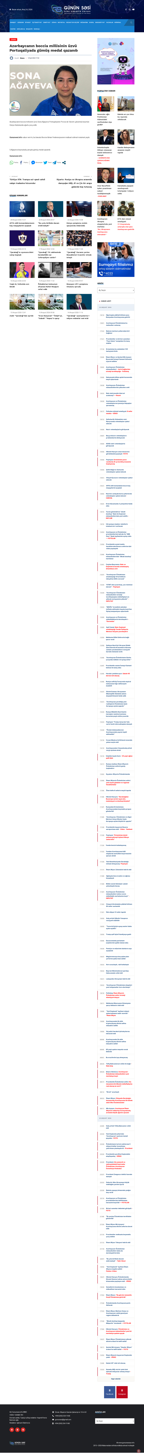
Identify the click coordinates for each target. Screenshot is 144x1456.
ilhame (22, 58)
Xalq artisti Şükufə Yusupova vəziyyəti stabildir (117, 919)
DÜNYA (54, 22)
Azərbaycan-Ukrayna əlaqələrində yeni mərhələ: (104, 226)
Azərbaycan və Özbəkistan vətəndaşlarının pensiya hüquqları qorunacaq (119, 403)
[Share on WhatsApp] (14, 163)
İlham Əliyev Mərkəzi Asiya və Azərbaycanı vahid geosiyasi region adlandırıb (117, 1313)
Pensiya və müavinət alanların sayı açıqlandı (119, 950)
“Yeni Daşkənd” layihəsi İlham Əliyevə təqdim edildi (117, 1269)
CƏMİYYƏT (47, 22)
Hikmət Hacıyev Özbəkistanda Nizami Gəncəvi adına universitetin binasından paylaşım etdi (119, 1279)
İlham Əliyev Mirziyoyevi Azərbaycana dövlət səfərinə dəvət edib (119, 1226)
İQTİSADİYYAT (37, 22)
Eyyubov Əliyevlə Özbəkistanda (118, 774)
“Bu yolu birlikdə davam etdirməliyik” (116, 1260)
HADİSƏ (13, 29)
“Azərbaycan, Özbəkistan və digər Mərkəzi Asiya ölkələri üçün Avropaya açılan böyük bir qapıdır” (119, 819)
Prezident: (115, 1165)
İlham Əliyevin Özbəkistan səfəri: (118, 783)
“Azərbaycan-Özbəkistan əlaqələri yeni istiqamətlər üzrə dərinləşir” (119, 986)
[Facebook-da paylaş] (23, 163)
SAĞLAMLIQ (21, 29)
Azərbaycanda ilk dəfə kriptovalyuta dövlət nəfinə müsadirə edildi (116, 1042)
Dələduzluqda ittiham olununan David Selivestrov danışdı (104, 155)
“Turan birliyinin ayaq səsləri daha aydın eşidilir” (119, 927)
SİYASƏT (28, 22)
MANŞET (13, 22)
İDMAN (13, 39)
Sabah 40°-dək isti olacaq (115, 1363)
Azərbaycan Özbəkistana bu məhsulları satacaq (116, 324)
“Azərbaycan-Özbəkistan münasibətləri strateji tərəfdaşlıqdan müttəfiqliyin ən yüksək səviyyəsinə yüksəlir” (117, 597)
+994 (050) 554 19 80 (62, 1416)
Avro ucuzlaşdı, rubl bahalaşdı (117, 964)
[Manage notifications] (139, 1451)
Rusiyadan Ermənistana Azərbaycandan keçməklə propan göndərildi (118, 809)
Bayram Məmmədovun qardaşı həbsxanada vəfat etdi (117, 972)
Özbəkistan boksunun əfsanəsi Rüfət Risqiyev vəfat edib (48, 286)
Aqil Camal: (117, 629)
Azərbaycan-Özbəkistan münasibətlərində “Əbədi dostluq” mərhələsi (118, 556)
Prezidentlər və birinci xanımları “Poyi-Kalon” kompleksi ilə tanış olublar (118, 341)
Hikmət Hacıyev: (118, 799)
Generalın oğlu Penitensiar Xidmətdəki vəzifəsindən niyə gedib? (104, 119)
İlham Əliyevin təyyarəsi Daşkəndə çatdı (119, 1356)
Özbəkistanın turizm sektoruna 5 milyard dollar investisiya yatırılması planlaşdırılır (119, 1146)
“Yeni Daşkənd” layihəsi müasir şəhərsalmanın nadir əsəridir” (117, 1013)
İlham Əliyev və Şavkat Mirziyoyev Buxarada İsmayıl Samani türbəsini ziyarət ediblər (119, 359)
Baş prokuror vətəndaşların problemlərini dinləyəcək (116, 437)
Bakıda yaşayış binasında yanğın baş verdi (118, 1191)
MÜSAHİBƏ (84, 22)
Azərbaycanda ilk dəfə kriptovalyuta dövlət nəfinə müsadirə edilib (116, 1023)
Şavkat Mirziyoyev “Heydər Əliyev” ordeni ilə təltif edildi (119, 1348)
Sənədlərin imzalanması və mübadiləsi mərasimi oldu (116, 1288)
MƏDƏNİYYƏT (100, 22)
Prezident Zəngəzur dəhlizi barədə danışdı (119, 1175)
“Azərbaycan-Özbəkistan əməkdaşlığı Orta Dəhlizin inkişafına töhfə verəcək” (115, 577)
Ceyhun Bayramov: (117, 567)
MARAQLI (37, 29)
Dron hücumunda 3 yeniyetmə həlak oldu (119, 505)
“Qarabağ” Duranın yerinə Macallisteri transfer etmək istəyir (79, 255)
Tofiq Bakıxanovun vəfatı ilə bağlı (119, 1065)
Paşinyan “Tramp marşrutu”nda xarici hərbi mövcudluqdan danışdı (119, 723)
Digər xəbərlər (116, 1379)
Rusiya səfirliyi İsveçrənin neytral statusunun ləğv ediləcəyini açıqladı (118, 684)
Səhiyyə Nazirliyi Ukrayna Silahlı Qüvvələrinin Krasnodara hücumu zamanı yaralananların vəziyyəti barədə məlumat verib (118, 648)
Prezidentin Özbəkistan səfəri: (119, 1084)
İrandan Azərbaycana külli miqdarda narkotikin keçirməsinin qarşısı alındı (118, 854)
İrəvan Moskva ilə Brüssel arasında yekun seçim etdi (119, 741)
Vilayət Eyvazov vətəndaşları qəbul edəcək (119, 479)
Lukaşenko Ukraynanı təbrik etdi (118, 979)
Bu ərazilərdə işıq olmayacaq (117, 1057)
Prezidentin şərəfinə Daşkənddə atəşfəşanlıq (118, 1155)
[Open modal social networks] (64, 163)
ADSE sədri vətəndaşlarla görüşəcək (115, 445)
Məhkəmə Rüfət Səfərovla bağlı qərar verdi (117, 638)
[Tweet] (47, 163)
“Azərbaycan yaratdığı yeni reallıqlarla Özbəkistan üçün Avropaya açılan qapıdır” (116, 704)
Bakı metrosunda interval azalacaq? (115, 394)
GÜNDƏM (20, 22)
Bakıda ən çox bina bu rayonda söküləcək (126, 117)
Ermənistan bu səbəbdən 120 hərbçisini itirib (117, 350)
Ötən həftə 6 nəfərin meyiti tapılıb (118, 790)
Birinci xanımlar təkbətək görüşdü (119, 1209)
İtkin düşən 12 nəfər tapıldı (116, 912)
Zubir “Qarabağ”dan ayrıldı (21, 316)
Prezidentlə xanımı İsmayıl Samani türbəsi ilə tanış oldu (119, 667)
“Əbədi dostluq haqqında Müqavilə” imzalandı (118, 1322)
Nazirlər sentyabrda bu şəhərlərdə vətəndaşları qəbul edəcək (119, 496)
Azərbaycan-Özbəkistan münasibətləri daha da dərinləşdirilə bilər (115, 1251)
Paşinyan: (118, 462)
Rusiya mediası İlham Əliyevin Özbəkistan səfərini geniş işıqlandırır (117, 766)
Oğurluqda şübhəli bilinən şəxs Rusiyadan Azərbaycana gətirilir (118, 316)
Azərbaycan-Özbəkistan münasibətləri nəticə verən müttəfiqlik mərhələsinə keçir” (118, 895)
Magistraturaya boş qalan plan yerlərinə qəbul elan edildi (117, 958)
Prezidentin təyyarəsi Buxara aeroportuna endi (119, 828)
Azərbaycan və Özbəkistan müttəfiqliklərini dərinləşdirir (117, 619)
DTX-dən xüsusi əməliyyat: (126, 224)
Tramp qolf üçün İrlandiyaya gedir (118, 934)
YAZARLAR (109, 22)
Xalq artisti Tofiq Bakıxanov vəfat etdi (118, 1127)
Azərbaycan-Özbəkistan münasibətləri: (118, 369)
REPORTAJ (61, 22)
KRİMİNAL (117, 22)
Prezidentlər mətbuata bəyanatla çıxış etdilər (118, 1235)
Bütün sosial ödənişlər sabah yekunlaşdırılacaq (117, 885)
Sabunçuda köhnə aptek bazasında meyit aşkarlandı (119, 378)
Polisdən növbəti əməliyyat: (119, 412)
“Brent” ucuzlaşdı (112, 1092)
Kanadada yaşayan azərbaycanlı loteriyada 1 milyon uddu (126, 190)
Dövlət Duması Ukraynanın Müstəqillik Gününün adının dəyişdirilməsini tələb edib (116, 694)
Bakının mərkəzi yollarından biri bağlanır (118, 332)
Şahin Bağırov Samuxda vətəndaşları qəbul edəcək (116, 471)
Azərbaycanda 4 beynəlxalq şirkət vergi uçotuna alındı (119, 749)
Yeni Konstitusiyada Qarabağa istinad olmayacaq (117, 863)
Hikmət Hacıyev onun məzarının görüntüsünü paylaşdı (117, 453)
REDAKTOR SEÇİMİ (72, 22)
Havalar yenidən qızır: (118, 675)
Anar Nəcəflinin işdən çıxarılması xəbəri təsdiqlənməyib (104, 191)
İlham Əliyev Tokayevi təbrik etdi (118, 1242)
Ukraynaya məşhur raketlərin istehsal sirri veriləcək (117, 525)
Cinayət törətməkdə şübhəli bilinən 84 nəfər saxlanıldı (119, 905)
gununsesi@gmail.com (63, 1419)
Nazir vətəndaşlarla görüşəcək (117, 429)
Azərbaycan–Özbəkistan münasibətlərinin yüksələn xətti (117, 386)
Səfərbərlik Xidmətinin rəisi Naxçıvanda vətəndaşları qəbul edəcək (117, 421)
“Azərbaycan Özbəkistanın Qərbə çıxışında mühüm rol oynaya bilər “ (119, 659)
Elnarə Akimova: (117, 1074)
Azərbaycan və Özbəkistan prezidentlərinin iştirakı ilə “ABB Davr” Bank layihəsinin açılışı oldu (118, 535)
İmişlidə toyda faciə (119, 757)
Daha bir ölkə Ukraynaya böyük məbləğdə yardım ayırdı (117, 1183)
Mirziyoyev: (118, 1111)
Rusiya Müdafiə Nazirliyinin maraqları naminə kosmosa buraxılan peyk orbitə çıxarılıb (117, 714)
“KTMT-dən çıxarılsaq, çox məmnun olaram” (119, 586)
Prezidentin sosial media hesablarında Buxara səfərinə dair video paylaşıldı (119, 546)
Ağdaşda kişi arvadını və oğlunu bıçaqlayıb (118, 877)
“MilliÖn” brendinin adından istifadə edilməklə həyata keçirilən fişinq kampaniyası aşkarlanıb (119, 609)
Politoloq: (115, 995)
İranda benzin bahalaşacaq (116, 845)
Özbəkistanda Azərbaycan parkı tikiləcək (118, 1304)
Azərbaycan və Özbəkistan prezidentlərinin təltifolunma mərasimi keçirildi (117, 1200)
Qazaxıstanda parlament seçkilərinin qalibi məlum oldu (117, 942)
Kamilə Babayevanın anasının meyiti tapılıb (126, 150)
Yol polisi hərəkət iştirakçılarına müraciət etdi (118, 1032)
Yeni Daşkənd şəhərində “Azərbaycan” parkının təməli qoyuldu (117, 1136)
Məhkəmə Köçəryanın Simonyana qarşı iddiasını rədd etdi (118, 1004)
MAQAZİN (29, 29)
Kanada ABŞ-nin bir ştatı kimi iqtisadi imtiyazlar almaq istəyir (118, 1372)
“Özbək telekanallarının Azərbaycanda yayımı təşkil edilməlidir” (116, 732)
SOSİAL (91, 22)
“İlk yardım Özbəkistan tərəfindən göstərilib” (118, 1217)
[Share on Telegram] (56, 163)
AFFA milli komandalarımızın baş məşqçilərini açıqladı (118, 487)
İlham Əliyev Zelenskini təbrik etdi (118, 870)
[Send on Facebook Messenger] (37, 163)
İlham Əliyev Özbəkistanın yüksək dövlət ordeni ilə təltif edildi (118, 1340)
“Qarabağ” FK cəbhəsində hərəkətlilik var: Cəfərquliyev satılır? (49, 255)
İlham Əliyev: (119, 1100)
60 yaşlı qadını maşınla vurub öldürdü (117, 1050)
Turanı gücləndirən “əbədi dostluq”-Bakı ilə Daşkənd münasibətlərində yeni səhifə (117, 515)
